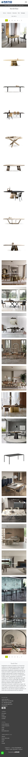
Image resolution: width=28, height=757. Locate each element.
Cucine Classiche (5, 725)
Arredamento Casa (11, 5)
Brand (3, 715)
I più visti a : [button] (14, 16)
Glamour (14, 616)
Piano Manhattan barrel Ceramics (14, 220)
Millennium (14, 300)
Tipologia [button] (23, 13)
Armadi (3, 743)
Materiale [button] (14, 13)
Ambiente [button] (9, 13)
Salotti (3, 739)
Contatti (3, 718)
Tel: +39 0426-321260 (6, 702)
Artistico (14, 642)
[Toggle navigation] (26, 2)
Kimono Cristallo (14, 273)
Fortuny (14, 537)
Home (6, 5)
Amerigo (14, 563)
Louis (14, 352)
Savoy (14, 484)
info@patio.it (4, 706)
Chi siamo (4, 713)
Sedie (3, 729)
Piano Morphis (14, 115)
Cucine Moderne (5, 724)
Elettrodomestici (5, 730)
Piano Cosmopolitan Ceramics (14, 247)
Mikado (14, 510)
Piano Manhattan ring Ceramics (14, 141)
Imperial (14, 326)
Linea (14, 458)
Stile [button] (19, 13)
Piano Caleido (14, 62)
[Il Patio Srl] (6, 2)
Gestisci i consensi (18, 749)
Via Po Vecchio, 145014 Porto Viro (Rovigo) (7, 700)
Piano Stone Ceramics (14, 168)
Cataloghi (4, 716)
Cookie (10, 749)
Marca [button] (4, 13)
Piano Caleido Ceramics (14, 194)
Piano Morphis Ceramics (14, 88)
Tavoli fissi (21, 5)
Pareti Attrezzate (5, 738)
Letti (3, 741)
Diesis (14, 590)
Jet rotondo (14, 36)
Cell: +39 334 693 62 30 (7, 704)
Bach (14, 379)
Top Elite (14, 405)
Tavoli (17, 5)
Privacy (7, 749)
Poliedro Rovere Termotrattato (14, 431)
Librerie (3, 736)
